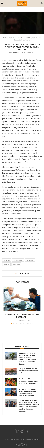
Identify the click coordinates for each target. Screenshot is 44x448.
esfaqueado (18, 260)
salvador (16, 264)
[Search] (42, 3)
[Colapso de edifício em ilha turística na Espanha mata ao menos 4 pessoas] (11, 372)
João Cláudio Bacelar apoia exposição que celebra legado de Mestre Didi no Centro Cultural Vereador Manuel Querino (29, 358)
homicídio (29, 260)
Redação (15, 53)
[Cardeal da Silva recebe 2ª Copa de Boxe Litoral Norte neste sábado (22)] (11, 382)
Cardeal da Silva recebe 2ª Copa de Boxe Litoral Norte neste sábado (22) (28, 381)
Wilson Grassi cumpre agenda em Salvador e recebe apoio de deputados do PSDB (27, 392)
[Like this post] (17, 273)
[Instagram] (27, 431)
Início (5, 37)
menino (6, 264)
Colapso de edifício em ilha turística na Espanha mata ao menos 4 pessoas (29, 371)
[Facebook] (17, 431)
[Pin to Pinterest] (25, 273)
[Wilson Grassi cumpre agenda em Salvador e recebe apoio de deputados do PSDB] (11, 392)
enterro (7, 260)
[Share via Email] (28, 273)
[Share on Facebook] (20, 273)
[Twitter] (22, 431)
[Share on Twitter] (22, 273)
